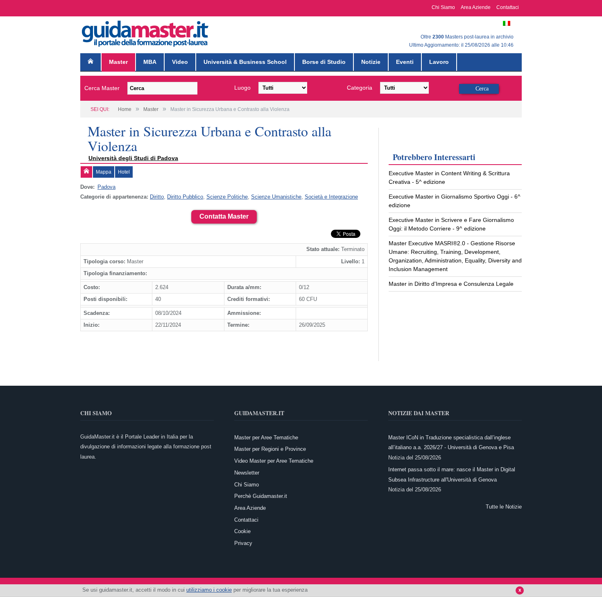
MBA (149, 62)
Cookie (242, 531)
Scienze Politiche (227, 197)
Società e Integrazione (331, 197)
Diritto (157, 197)
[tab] (86, 172)
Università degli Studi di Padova (133, 158)
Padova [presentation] (106, 187)
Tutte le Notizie (504, 507)
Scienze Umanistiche (276, 197)
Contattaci (507, 7)
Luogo (242, 87)
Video (180, 62)
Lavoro (439, 62)
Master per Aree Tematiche (266, 437)
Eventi (405, 62)
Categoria (359, 87)
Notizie (370, 62)
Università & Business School (245, 62)
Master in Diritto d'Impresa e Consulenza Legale (451, 283)
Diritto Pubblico (185, 197)
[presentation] (86, 172)
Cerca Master (102, 88)
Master (118, 62)
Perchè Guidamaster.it (260, 496)
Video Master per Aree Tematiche (273, 461)
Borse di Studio (324, 62)
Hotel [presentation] (124, 172)
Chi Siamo (443, 7)
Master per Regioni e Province (270, 449)
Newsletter (246, 473)
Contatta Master (224, 216)
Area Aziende (476, 7)
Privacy (243, 543)
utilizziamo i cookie (209, 590)
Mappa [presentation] (103, 172)
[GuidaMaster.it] (145, 31)
